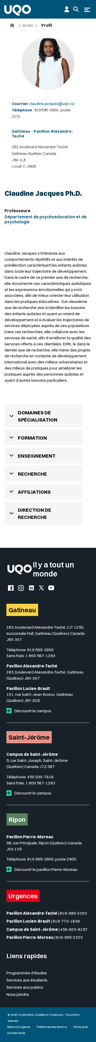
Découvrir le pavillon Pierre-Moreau (45, 869)
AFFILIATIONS (34, 492)
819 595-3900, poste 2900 (51, 859)
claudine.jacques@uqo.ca (51, 103)
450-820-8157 (73, 929)
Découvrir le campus (32, 710)
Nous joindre (17, 994)
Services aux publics (24, 987)
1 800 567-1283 (40, 655)
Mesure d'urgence (18, 1027)
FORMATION (32, 438)
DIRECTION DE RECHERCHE (34, 513)
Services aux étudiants (26, 980)
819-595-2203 (73, 913)
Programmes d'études (26, 972)
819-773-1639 (66, 921)
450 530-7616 (40, 776)
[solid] (10, 710)
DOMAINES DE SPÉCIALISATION (37, 416)
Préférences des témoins (52, 1027)
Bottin (28, 25)
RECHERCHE (32, 474)
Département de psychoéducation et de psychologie (46, 219)
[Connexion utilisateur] (66, 9)
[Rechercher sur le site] (76, 9)
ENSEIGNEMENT (36, 456)
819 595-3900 (40, 649)
